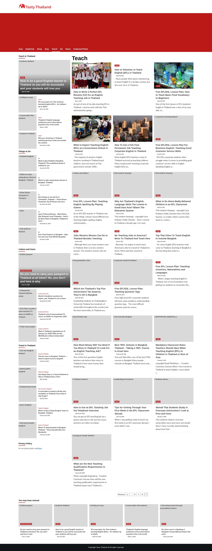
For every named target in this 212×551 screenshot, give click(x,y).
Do (61, 49)
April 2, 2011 (119, 241)
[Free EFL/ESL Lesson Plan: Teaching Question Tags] (132, 272)
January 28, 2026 (168, 536)
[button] (192, 49)
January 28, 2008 (80, 473)
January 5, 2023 (44, 338)
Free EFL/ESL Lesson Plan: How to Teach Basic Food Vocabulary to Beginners (173, 95)
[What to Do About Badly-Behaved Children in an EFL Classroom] (173, 185)
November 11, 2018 (45, 223)
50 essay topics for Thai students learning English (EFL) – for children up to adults (52, 104)
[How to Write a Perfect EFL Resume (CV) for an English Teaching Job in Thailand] (91, 75)
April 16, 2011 (161, 207)
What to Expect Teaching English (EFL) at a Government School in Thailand (91, 148)
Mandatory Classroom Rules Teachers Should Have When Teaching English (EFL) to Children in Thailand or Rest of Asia (172, 351)
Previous (121, 494)
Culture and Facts (26, 270)
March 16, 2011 (161, 275)
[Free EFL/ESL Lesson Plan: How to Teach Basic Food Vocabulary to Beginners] (173, 75)
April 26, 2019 (43, 398)
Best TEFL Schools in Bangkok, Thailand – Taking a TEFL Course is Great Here (132, 348)
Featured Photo (80, 49)
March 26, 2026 (44, 109)
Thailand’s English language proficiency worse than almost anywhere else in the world (50, 122)
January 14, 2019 (44, 185)
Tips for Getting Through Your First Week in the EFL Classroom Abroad (132, 410)
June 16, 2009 (120, 416)
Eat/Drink (30, 49)
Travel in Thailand (43, 354)
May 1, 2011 (78, 101)
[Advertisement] (106, 29)
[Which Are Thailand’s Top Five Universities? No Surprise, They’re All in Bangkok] (91, 272)
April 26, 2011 (79, 154)
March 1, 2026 (44, 127)
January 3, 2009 (161, 416)
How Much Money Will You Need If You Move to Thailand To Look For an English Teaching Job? (92, 348)
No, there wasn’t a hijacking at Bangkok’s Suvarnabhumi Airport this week (176, 531)
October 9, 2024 (44, 361)
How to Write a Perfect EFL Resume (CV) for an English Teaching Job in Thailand (88, 95)
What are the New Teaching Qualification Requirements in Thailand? (89, 467)
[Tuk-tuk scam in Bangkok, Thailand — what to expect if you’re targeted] (28, 357)
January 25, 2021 (44, 168)
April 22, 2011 (79, 210)
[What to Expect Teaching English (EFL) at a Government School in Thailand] (91, 129)
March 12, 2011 (79, 354)
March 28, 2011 (79, 297)
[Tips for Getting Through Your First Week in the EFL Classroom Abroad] (132, 391)
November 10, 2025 (45, 301)
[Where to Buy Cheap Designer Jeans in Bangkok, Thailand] (28, 412)
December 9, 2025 (45, 145)
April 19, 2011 (120, 213)
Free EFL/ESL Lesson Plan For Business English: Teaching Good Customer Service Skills (173, 148)
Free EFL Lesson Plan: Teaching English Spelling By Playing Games (90, 204)
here (40, 448)
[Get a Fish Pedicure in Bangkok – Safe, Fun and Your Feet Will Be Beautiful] (28, 235)
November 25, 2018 (45, 204)
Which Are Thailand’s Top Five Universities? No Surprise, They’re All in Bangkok (89, 291)
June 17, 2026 (26, 284)
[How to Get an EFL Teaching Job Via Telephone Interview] (91, 391)
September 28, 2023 (45, 319)
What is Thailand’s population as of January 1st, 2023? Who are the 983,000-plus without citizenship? (51, 333)
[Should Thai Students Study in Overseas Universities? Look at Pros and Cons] (173, 391)
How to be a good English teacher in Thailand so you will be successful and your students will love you (43, 84)
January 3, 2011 (161, 360)
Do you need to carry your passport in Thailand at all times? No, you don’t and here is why (44, 278)
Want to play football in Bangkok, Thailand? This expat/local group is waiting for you (51, 163)
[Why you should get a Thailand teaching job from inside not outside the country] (28, 140)
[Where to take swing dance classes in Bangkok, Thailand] (28, 181)
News (68, 49)
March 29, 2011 (161, 241)
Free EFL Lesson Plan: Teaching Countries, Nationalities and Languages (173, 269)
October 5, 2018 (44, 239)
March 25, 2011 (120, 294)
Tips (39, 389)
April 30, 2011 (120, 75)
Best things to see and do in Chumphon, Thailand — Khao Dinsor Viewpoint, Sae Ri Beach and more (52, 199)
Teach (54, 49)
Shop (39, 49)
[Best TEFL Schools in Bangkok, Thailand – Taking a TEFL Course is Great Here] (132, 328)
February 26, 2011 (121, 354)
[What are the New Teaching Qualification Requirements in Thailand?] (91, 447)
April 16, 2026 (25, 91)
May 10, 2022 (43, 379)
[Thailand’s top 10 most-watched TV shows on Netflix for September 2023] (28, 315)
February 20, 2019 (45, 415)
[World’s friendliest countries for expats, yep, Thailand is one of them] (28, 297)
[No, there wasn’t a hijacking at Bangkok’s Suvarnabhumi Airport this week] (177, 515)
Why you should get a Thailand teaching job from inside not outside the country (52, 140)
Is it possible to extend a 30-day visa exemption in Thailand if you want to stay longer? (52, 393)
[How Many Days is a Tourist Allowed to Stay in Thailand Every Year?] (28, 375)
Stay (47, 49)
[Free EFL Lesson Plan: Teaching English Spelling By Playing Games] (91, 185)
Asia (21, 49)
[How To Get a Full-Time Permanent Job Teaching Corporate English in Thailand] (132, 129)
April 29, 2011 (161, 101)
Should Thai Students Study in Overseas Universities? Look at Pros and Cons (172, 410)
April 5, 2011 (78, 241)
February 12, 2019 (45, 434)
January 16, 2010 (80, 413)
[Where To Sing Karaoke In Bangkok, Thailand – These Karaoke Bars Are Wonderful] (28, 430)
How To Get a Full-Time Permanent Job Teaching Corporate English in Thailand (130, 148)
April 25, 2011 (161, 154)
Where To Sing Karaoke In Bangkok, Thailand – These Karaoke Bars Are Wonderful (52, 430)
